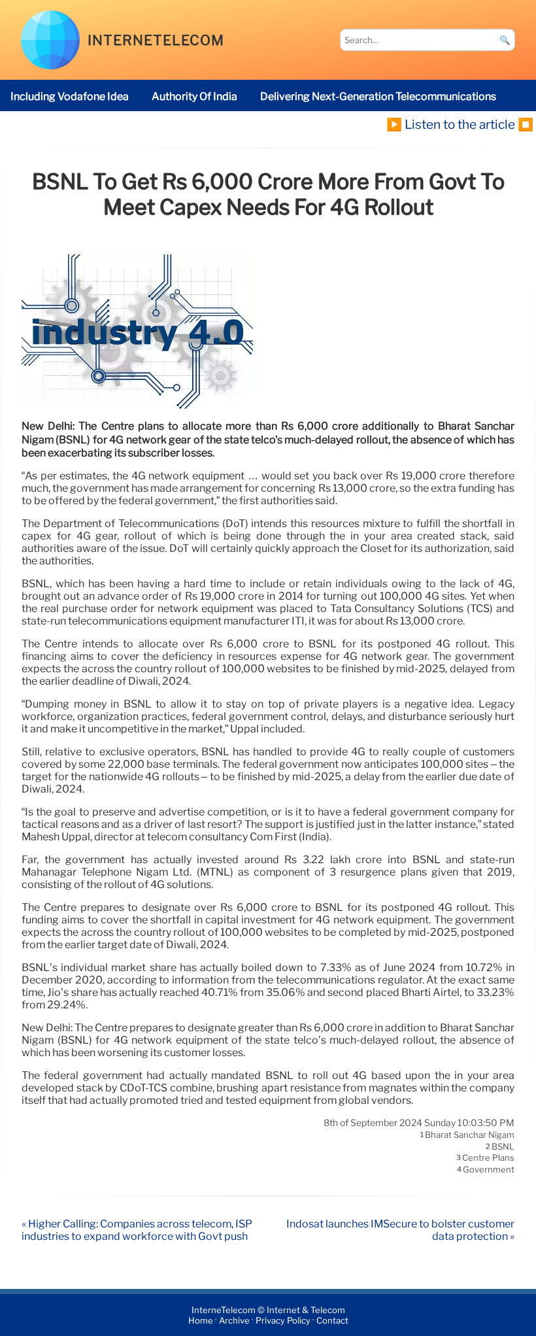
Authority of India (194, 96)
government (488, 1169)
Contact (332, 1321)
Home (200, 1321)
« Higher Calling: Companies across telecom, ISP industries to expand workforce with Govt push (137, 1230)
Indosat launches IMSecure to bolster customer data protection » (400, 1230)
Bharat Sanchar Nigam (469, 1135)
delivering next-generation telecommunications (378, 96)
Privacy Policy (283, 1321)
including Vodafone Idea (69, 96)
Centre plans (488, 1158)
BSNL (503, 1146)
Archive (234, 1321)
